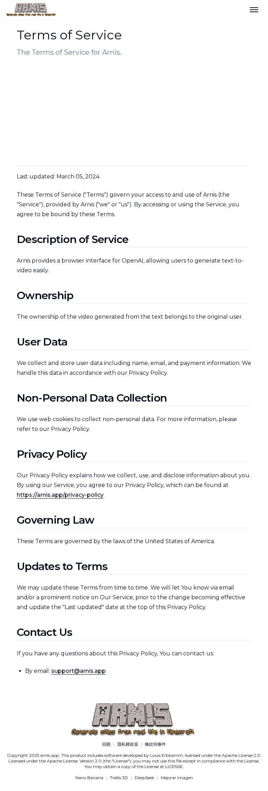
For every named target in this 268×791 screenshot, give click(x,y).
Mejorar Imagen (177, 777)
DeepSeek (144, 777)
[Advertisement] (134, 111)
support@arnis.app (78, 671)
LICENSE (174, 766)
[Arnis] (134, 10)
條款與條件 (155, 744)
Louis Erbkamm (166, 755)
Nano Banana (89, 777)
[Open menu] (254, 10)
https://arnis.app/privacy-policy (60, 495)
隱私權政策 (127, 744)
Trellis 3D (119, 777)
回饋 (106, 744)
